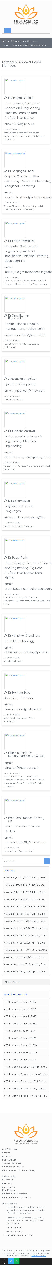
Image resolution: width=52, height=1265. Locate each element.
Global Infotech (39, 1255)
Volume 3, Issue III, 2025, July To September (27, 949)
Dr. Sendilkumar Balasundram (18, 317)
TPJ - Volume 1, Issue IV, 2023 (21, 1023)
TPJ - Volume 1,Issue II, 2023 (21, 1009)
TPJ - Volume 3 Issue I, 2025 (21, 1059)
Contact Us (9, 1187)
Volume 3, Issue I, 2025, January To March (27, 935)
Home (5, 45)
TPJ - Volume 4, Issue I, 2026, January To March (27, 1088)
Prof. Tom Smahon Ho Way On (26, 819)
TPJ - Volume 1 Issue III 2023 (21, 1016)
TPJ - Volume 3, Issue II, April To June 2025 (27, 1066)
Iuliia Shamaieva (19, 500)
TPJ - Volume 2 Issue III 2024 (21, 1045)
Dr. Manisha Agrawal (22, 430)
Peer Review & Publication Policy (20, 1170)
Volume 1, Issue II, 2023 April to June (25, 884)
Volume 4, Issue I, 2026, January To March (27, 964)
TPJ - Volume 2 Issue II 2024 (21, 1038)
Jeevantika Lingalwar (22, 378)
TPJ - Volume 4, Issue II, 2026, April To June (27, 1095)
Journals (8, 1156)
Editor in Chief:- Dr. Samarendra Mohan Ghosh (26, 754)
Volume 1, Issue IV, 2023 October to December (27, 899)
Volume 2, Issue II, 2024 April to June (25, 913)
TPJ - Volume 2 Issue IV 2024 (21, 1052)
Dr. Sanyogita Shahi (21, 171)
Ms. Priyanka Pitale (20, 97)
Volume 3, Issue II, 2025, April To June (25, 942)
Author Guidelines (12, 1163)
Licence (8, 1183)
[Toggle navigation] (7, 30)
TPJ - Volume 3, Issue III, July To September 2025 (27, 1074)
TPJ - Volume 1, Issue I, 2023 (21, 1001)
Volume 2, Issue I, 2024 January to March (27, 906)
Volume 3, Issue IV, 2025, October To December (27, 957)
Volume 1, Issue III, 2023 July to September (27, 892)
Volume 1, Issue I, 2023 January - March (27, 877)
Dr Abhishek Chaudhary (24, 635)
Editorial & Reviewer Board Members (28, 45)
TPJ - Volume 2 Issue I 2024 (20, 1030)
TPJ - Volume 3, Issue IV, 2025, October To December (27, 1081)
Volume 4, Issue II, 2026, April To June (25, 971)
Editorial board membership (17, 1197)
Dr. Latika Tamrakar (21, 240)
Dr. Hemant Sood (19, 692)
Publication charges (14, 1167)
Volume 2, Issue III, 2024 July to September (27, 921)
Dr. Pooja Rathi (18, 557)
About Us (8, 1180)
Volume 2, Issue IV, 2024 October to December (27, 928)
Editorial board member (15, 1194)
